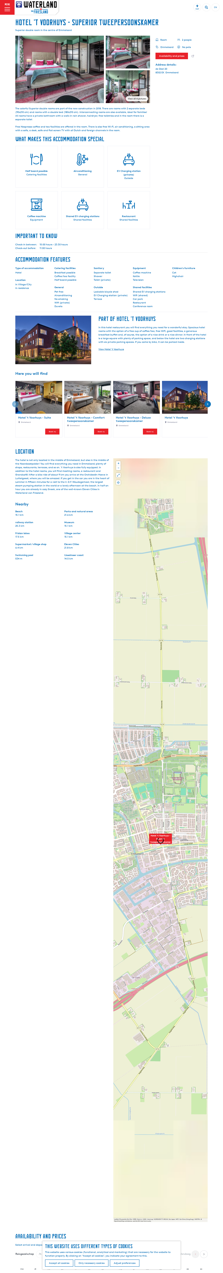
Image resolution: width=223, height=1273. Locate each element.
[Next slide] (207, 404)
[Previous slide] (15, 404)
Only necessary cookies (92, 1263)
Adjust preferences (124, 1263)
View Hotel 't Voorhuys (111, 349)
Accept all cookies (59, 1263)
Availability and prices (171, 56)
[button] (160, 840)
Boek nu (52, 431)
